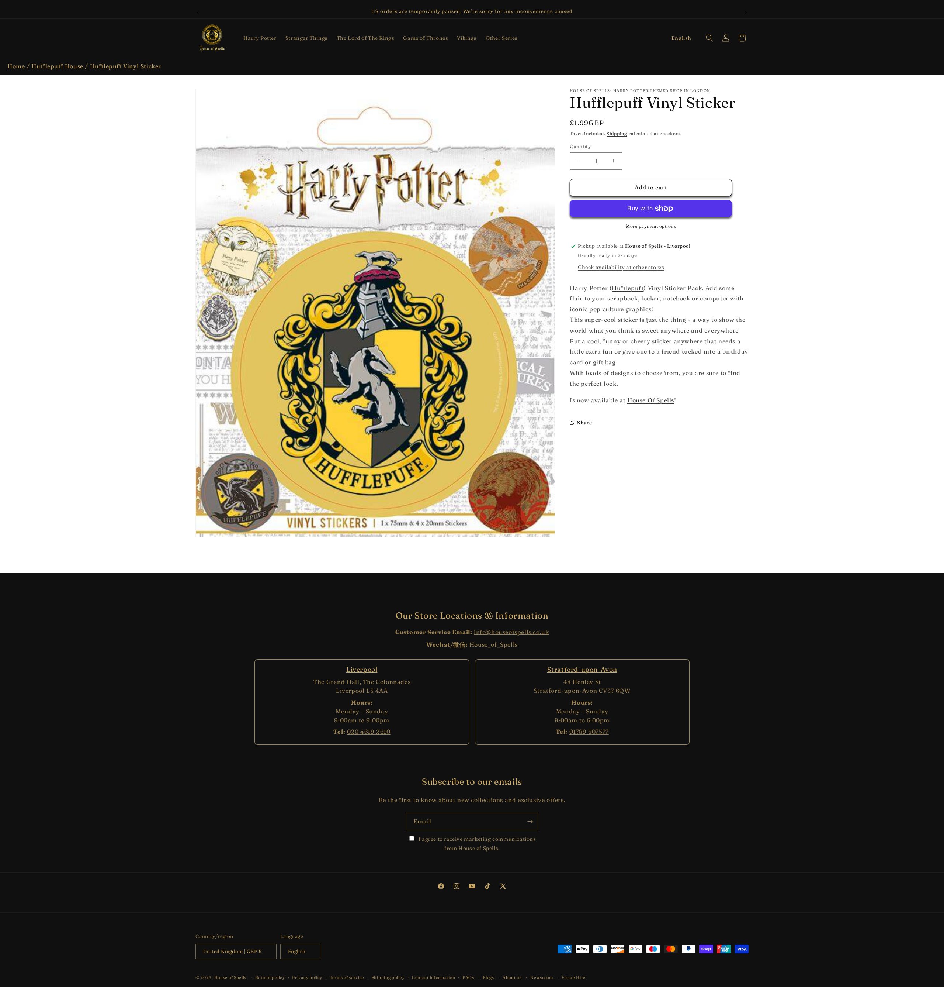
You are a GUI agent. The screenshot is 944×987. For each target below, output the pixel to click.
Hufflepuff (627, 288)
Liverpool (361, 669)
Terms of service (347, 977)
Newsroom (541, 977)
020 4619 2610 (369, 731)
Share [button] (584, 422)
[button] (260, 38)
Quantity (580, 146)
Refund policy (270, 977)
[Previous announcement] (198, 11)
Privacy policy (307, 977)
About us (512, 977)
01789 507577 (589, 731)
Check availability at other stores (621, 267)
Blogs (488, 977)
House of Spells (230, 977)
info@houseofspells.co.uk (511, 632)
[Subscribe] (530, 821)
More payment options (651, 226)
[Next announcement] (746, 11)
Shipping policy (388, 977)
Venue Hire (574, 977)
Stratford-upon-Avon (582, 669)
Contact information (433, 977)
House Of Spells (650, 400)
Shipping (617, 133)
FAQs (468, 977)
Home (16, 66)
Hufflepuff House (57, 66)
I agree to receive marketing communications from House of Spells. (476, 844)
